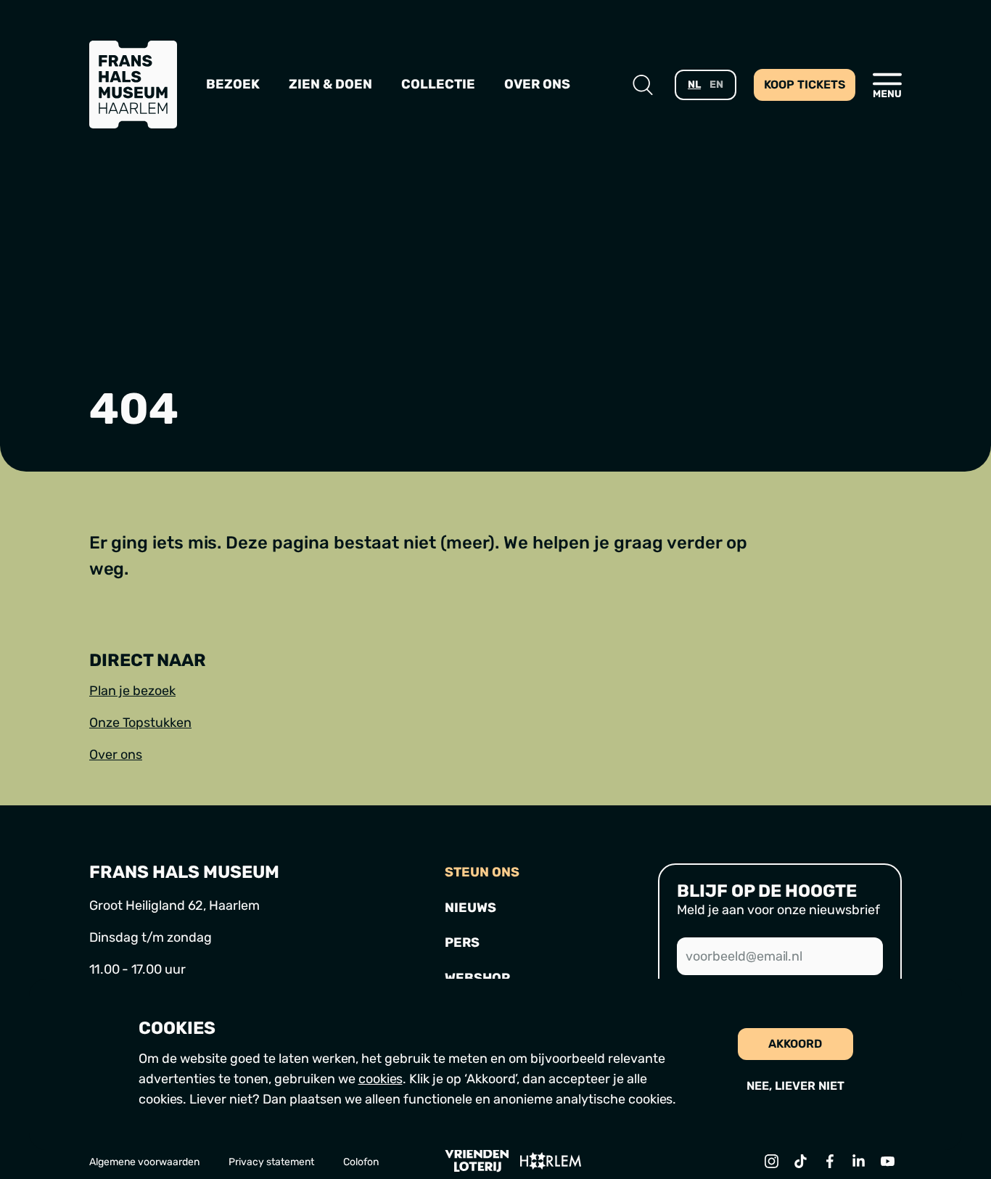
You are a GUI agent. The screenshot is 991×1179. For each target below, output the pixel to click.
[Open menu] (887, 84)
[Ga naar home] (133, 84)
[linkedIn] (858, 1160)
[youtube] (887, 1160)
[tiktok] (800, 1160)
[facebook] (829, 1160)
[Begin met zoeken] (642, 84)
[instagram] (771, 1160)
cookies (380, 1079)
